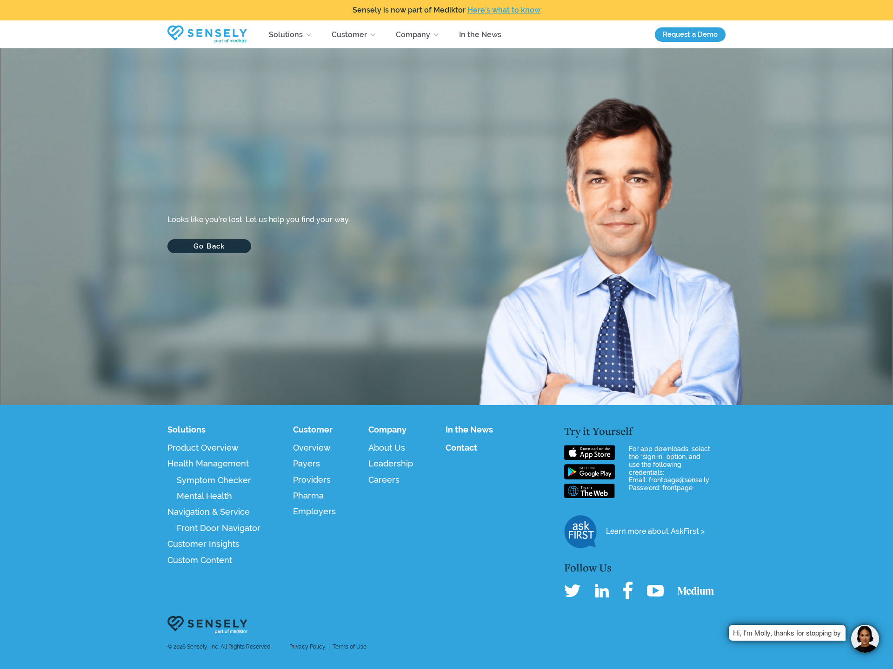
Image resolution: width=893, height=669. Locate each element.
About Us (386, 448)
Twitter (572, 590)
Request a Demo (690, 34)
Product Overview (203, 448)
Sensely (207, 625)
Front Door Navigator (218, 528)
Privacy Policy (307, 646)
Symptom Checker (214, 480)
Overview (312, 448)
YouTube (655, 590)
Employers (314, 511)
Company (413, 34)
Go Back (209, 246)
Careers (384, 480)
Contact (461, 448)
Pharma (308, 495)
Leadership (390, 463)
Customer (349, 34)
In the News (480, 34)
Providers (312, 480)
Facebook (628, 590)
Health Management (208, 463)
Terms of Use (350, 646)
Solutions (286, 34)
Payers (306, 463)
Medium (696, 590)
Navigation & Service (208, 512)
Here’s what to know (503, 10)
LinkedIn (602, 590)
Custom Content (199, 560)
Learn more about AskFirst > (655, 531)
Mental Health (204, 496)
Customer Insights (203, 544)
